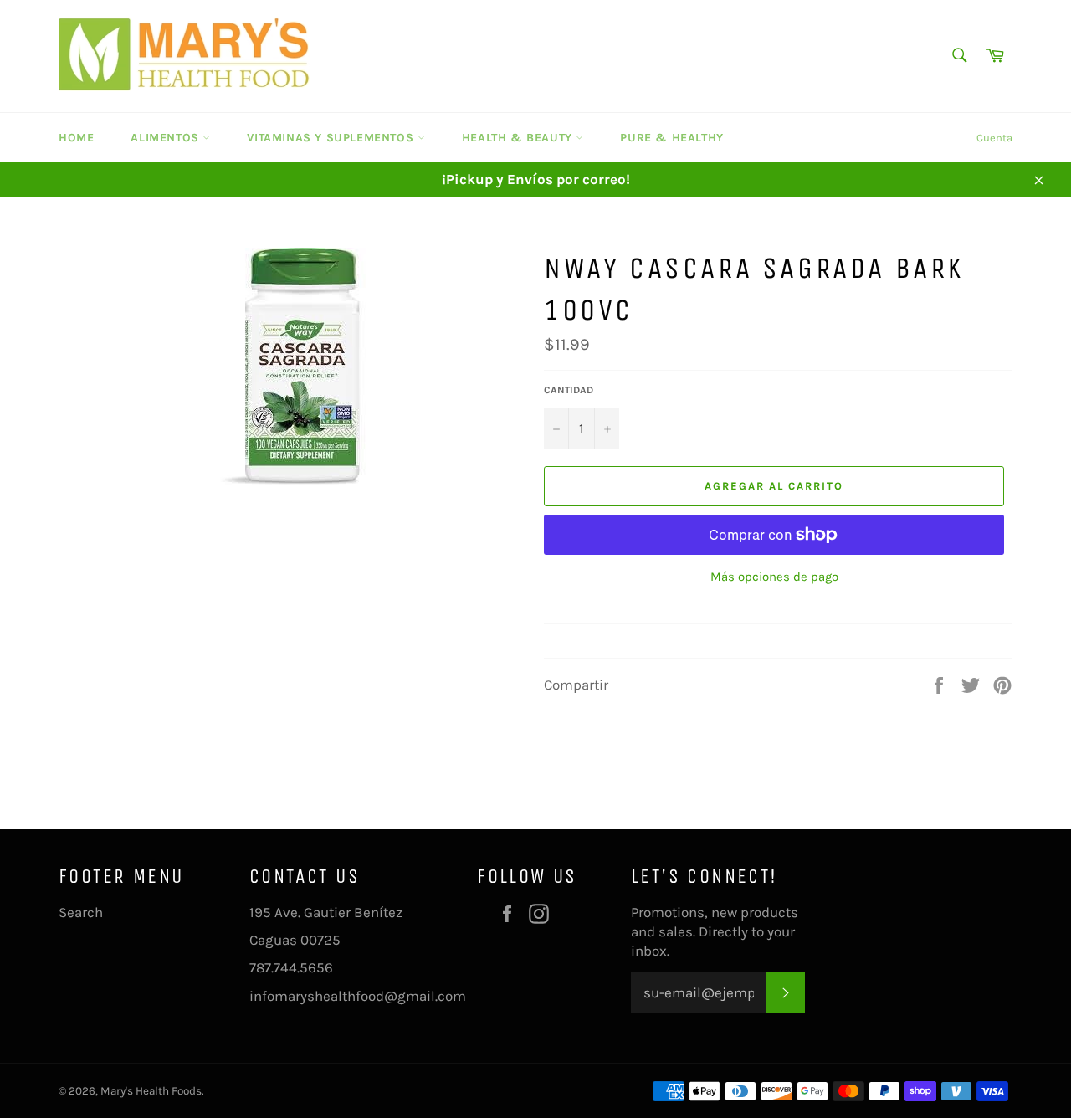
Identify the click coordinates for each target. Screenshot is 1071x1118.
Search (81, 912)
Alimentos (166, 138)
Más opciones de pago (774, 576)
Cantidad (568, 390)
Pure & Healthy (671, 138)
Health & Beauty (519, 138)
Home (76, 138)
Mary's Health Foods (151, 1091)
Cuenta (994, 137)
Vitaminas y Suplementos (332, 138)
